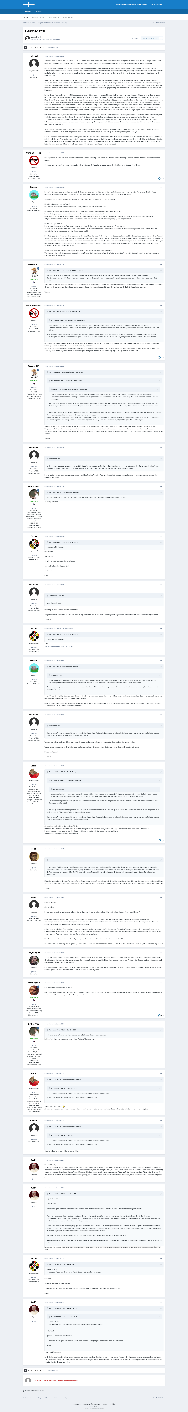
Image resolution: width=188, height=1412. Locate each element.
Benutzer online (68, 17)
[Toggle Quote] (48, 270)
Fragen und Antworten (52, 39)
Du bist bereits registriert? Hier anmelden (131, 4)
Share (135, 38)
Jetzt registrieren (157, 4)
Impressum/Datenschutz (91, 1404)
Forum (25, 17)
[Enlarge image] (63, 1106)
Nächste (38, 47)
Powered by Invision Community (94, 1409)
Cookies (112, 1404)
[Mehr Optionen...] (161, 56)
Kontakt (104, 1404)
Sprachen (76, 1404)
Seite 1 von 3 (52, 47)
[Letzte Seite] (43, 47)
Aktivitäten (38, 11)
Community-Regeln (38, 17)
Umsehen (28, 11)
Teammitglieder (53, 17)
